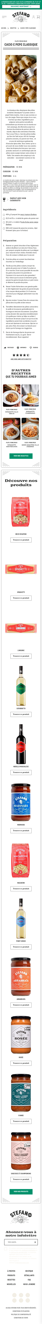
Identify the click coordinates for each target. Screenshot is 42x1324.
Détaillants (29, 1276)
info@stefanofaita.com (22, 1263)
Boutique (29, 1271)
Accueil (3, 28)
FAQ (29, 1280)
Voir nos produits (21, 1192)
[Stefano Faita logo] (21, 17)
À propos (11, 1271)
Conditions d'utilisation (21, 1311)
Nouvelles (11, 1284)
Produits (11, 1276)
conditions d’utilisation (29, 1250)
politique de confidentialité (19, 1252)
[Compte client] (33, 17)
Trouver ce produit (21, 540)
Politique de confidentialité (21, 1314)
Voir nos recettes (21, 456)
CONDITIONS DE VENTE (21, 1318)
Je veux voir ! (20, 5)
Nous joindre (29, 1284)
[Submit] (35, 1242)
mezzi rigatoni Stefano (28, 215)
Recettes (13, 28)
